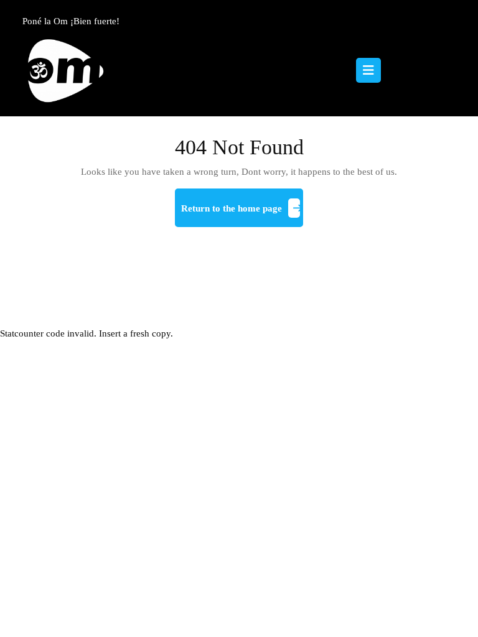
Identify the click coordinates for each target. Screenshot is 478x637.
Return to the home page (242, 213)
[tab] (368, 70)
